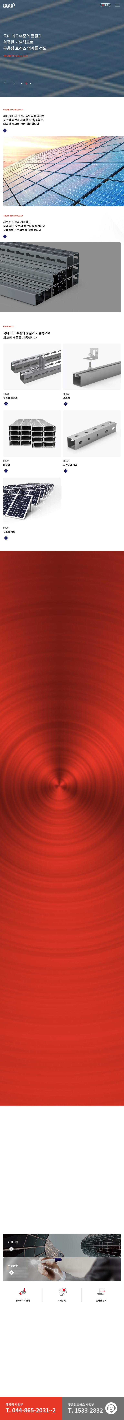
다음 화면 (14, 83)
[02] (26, 83)
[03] (31, 83)
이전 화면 (4, 83)
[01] (21, 83)
